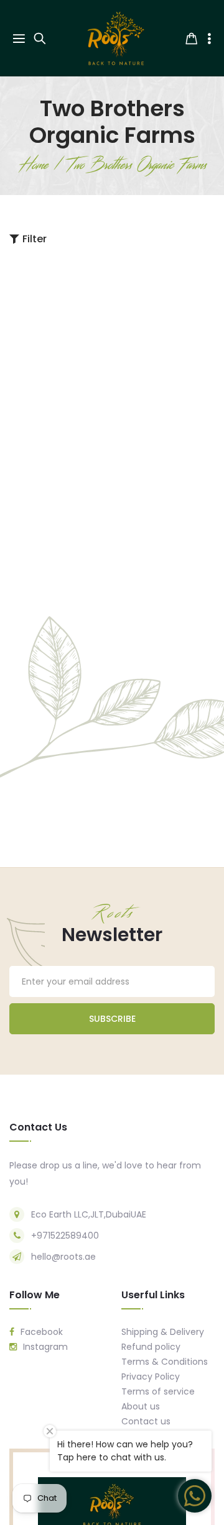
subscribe (112, 1019)
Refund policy (150, 1347)
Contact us (145, 1421)
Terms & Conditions (164, 1361)
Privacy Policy (150, 1376)
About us (140, 1406)
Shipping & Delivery (162, 1332)
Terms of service (158, 1391)
